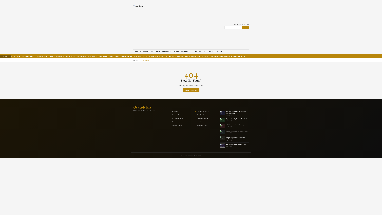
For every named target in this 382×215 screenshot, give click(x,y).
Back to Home (191, 90)
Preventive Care (215, 52)
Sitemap (174, 122)
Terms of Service (177, 125)
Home (135, 60)
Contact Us (175, 115)
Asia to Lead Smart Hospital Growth (236, 144)
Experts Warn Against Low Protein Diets (140, 56)
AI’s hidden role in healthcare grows (19, 56)
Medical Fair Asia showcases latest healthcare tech (74, 56)
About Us (175, 111)
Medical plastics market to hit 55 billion (44, 56)
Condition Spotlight (144, 52)
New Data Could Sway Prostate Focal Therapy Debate (109, 56)
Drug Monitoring (163, 52)
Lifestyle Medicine (181, 52)
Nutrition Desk (199, 52)
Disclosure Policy (177, 118)
